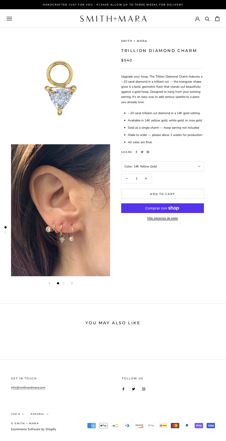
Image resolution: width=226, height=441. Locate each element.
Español (38, 414)
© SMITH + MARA (25, 423)
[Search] (207, 18)
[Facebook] (136, 152)
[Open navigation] (9, 18)
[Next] (72, 283)
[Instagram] (143, 388)
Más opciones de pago (162, 218)
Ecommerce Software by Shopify (33, 429)
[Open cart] (217, 18)
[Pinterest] (148, 152)
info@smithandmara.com (28, 387)
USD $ (15, 414)
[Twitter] (142, 152)
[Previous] (49, 283)
